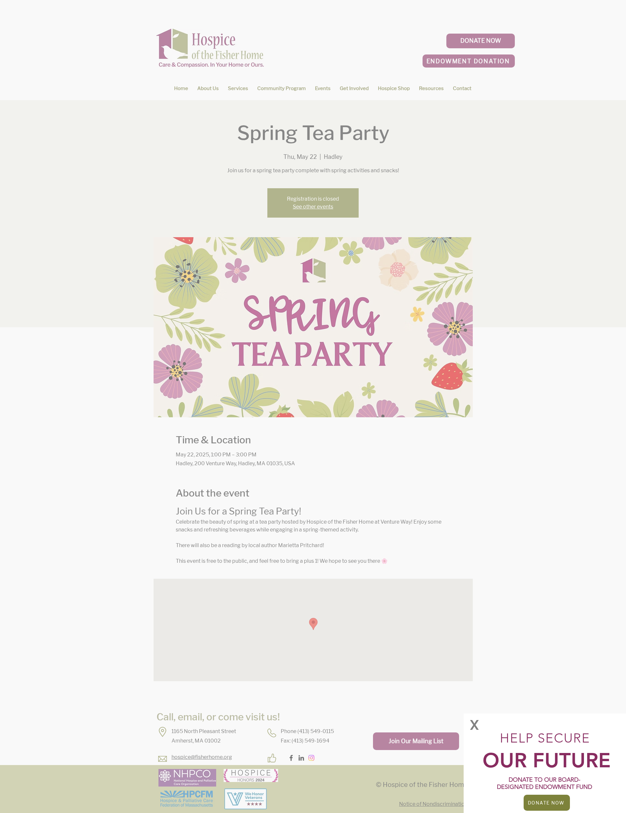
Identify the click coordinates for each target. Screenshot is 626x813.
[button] (474, 725)
